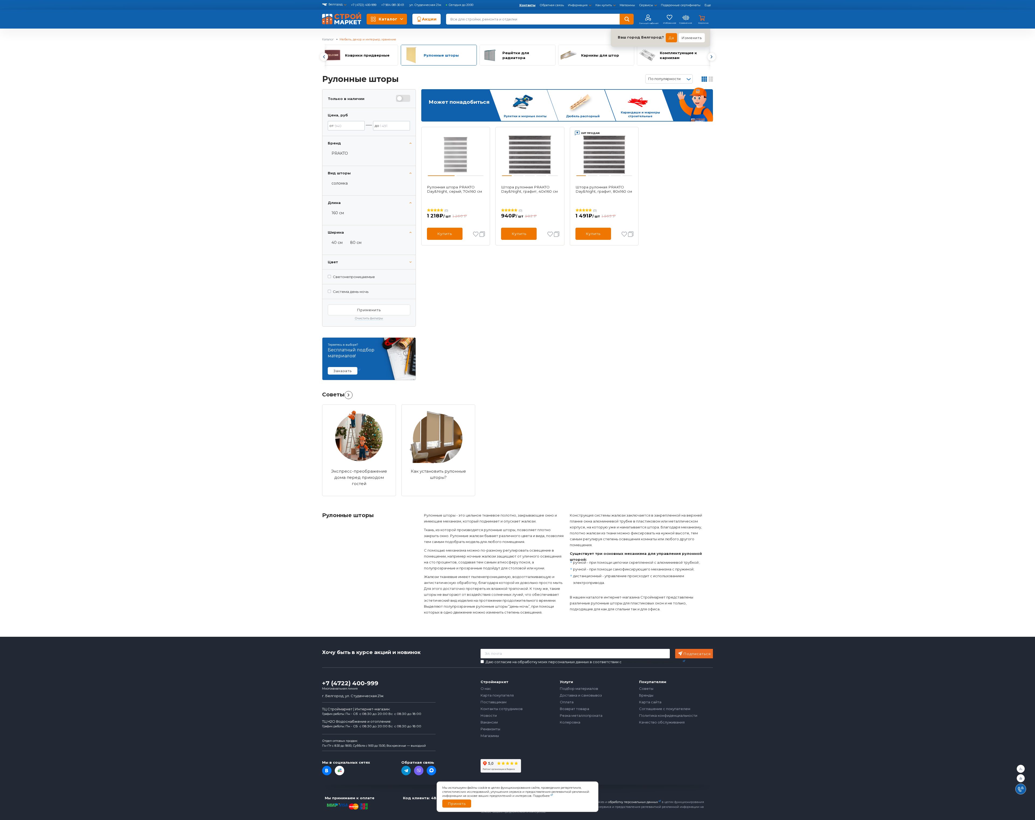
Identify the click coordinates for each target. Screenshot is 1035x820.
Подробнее (541, 796)
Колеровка (570, 722)
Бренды (646, 695)
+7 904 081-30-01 (393, 5)
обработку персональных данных (633, 802)
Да (671, 38)
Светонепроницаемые (354, 277)
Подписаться (697, 654)
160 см (338, 212)
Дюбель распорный (583, 116)
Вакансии (489, 722)
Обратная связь (552, 5)
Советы (333, 394)
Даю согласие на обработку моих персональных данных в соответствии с (584, 662)
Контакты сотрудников (502, 709)
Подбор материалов (579, 688)
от (331, 125)
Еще (708, 5)
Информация (578, 5)
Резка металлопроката (581, 715)
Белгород (336, 4)
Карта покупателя (497, 695)
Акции (429, 19)
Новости (489, 715)
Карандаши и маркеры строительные (640, 114)
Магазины (627, 5)
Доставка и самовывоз (581, 695)
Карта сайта (650, 702)
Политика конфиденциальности (668, 715)
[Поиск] (627, 19)
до (377, 125)
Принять (457, 803)
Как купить (603, 5)
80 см (355, 242)
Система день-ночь (350, 291)
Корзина (703, 23)
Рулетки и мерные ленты (525, 116)
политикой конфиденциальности (652, 662)
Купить (444, 233)
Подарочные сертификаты (681, 5)
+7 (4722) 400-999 (364, 5)
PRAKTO (340, 153)
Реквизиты (490, 729)
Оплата (567, 702)
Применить (369, 310)
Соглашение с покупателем (664, 709)
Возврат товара (574, 709)
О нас (486, 688)
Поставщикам (493, 702)
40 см (337, 242)
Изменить (692, 38)
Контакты (527, 5)
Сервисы (646, 5)
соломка (340, 183)
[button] (323, 57)
